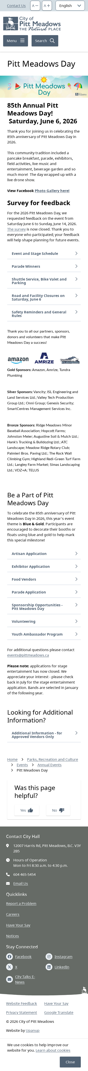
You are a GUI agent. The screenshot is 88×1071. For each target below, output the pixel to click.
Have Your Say (18, 925)
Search (41, 40)
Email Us (20, 883)
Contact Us (16, 5)
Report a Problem (21, 903)
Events (22, 764)
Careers (12, 914)
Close (70, 1062)
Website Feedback (21, 1003)
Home (12, 759)
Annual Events (49, 764)
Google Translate (58, 1012)
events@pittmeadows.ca (28, 655)
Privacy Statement (21, 1012)
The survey (16, 229)
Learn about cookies (53, 1050)
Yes (26, 810)
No (58, 810)
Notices (12, 935)
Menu (12, 40)
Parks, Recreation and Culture (52, 759)
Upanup (32, 1030)
